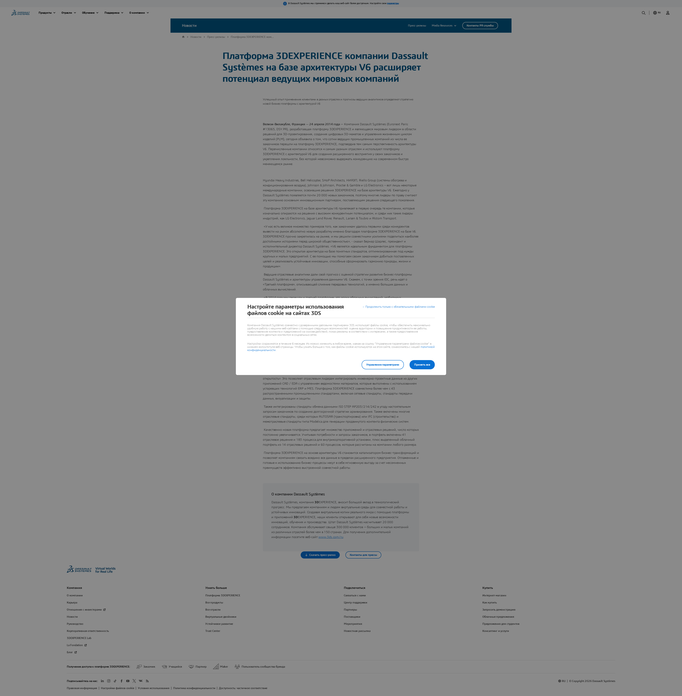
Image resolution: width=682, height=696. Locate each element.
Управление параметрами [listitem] (382, 364)
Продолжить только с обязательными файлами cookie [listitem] (400, 306)
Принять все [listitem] (422, 364)
